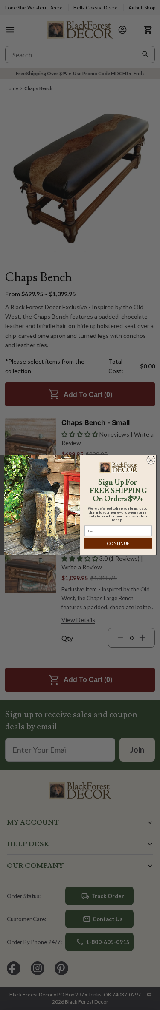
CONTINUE (118, 543)
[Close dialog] (150, 460)
